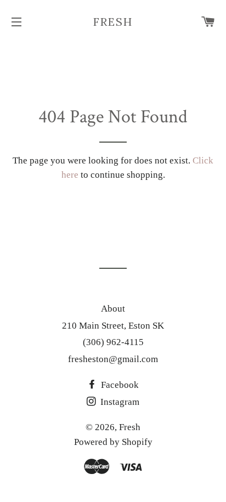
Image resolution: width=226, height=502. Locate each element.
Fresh (113, 22)
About (113, 308)
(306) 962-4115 (113, 342)
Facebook (119, 385)
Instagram (118, 402)
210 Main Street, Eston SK (113, 325)
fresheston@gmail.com (113, 359)
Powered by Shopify (113, 442)
